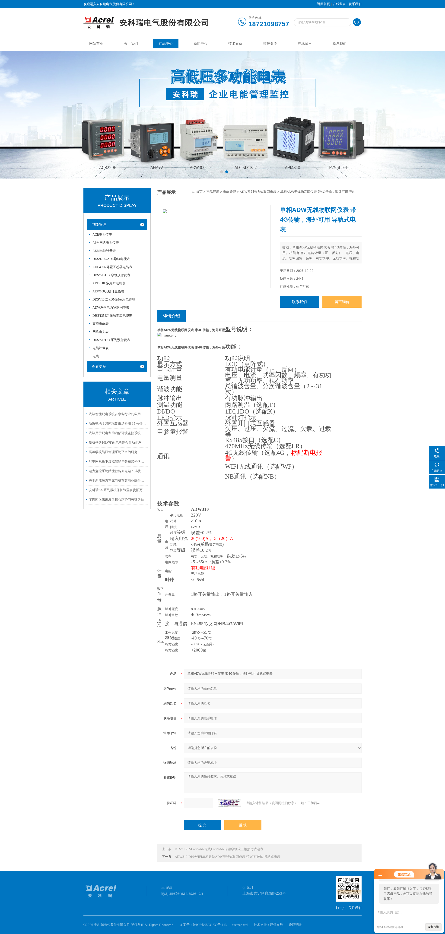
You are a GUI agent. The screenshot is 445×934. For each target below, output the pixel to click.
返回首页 (323, 4)
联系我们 (355, 4)
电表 (95, 356)
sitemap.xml (240, 925)
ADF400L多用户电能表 (108, 283)
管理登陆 (295, 925)
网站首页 (96, 43)
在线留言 (339, 4)
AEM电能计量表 (104, 251)
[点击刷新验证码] (229, 803)
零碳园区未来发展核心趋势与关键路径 (116, 499)
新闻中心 (200, 43)
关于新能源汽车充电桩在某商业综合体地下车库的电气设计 (118, 480)
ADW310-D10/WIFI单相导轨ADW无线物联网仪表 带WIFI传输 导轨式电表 (227, 857)
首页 (199, 192)
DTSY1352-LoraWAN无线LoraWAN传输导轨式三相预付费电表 (219, 849)
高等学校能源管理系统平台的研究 (113, 452)
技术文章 (235, 43)
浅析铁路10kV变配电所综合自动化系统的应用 (118, 442)
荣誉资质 (270, 43)
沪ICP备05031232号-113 (210, 925)
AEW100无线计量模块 (108, 291)
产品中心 (166, 43)
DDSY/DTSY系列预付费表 (111, 340)
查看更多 (99, 366)
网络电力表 (100, 332)
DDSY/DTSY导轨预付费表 (111, 275)
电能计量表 (100, 348)
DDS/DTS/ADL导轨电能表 (111, 259)
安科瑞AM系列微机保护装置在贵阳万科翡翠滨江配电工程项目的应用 (118, 490)
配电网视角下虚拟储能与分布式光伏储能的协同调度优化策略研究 (118, 461)
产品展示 (212, 192)
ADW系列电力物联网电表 (110, 307)
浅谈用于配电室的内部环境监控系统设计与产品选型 (118, 433)
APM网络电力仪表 (105, 242)
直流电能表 (100, 324)
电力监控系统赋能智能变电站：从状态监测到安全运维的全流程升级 (118, 471)
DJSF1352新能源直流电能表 (112, 315)
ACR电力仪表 (102, 234)
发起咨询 (433, 926)
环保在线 (276, 925)
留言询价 (342, 302)
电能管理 (99, 224)
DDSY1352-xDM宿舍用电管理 (113, 299)
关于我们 (131, 43)
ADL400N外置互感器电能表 (112, 267)
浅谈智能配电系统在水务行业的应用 (115, 414)
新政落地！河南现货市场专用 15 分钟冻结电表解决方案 (118, 423)
